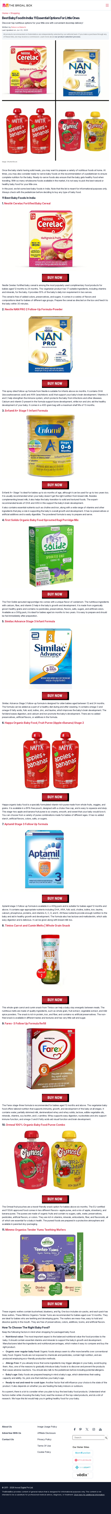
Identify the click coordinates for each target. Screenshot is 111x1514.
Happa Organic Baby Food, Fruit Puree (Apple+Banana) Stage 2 (44, 722)
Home (5, 13)
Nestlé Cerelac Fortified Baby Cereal (27, 203)
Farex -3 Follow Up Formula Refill (25, 1023)
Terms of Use (44, 1445)
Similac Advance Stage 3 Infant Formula (30, 621)
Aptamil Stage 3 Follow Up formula (26, 824)
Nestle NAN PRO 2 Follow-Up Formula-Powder (34, 309)
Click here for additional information (89, 1495)
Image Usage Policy (47, 1426)
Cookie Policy (44, 1452)
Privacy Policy (44, 1439)
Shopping (15, 13)
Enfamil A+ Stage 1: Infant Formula (26, 410)
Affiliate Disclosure (46, 1433)
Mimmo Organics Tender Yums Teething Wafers (35, 1229)
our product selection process (67, 37)
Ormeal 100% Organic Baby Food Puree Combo (35, 1124)
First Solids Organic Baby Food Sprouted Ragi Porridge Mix (42, 520)
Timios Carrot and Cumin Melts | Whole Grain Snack (37, 925)
